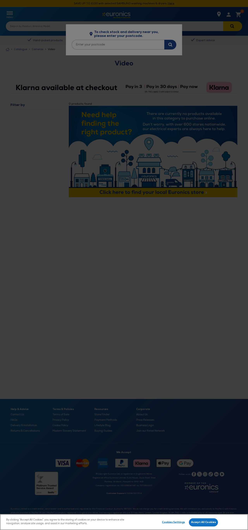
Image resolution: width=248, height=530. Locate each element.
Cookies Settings (173, 522)
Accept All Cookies (203, 522)
